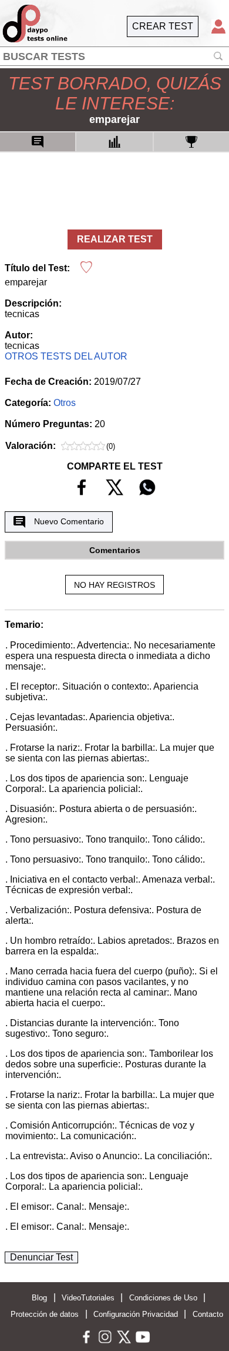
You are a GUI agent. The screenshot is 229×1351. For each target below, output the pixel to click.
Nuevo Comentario (69, 521)
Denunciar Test (41, 1257)
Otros (64, 403)
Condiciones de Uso (163, 1297)
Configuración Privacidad (135, 1314)
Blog (39, 1297)
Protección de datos (45, 1314)
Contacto (208, 1314)
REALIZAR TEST (115, 239)
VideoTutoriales (88, 1297)
